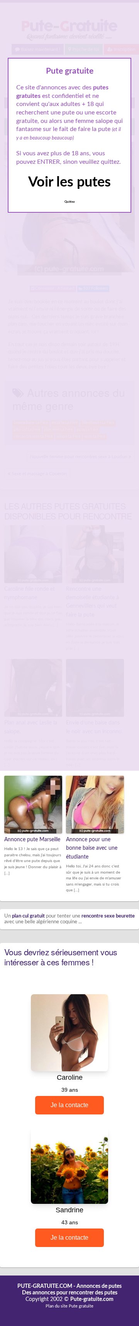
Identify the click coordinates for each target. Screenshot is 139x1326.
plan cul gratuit (28, 916)
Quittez (69, 201)
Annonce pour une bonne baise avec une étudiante (91, 848)
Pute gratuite (81, 1306)
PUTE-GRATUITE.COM (44, 1286)
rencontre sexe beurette (108, 916)
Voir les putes (69, 182)
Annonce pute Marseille (32, 839)
